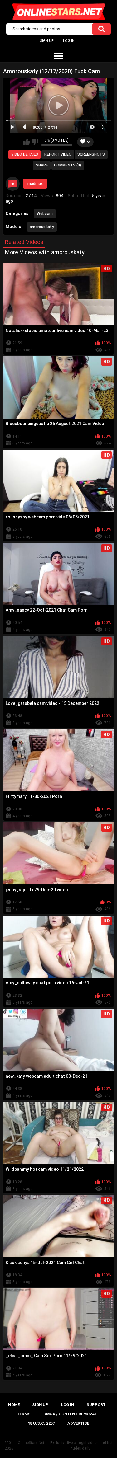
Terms (24, 1414)
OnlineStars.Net (31, 1443)
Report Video (57, 154)
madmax (35, 183)
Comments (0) (67, 165)
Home (14, 1404)
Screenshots (91, 154)
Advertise (78, 1423)
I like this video (26, 142)
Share (42, 165)
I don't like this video (35, 142)
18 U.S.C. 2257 (41, 1423)
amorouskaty (42, 227)
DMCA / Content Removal (70, 1414)
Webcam (45, 214)
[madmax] (13, 184)
